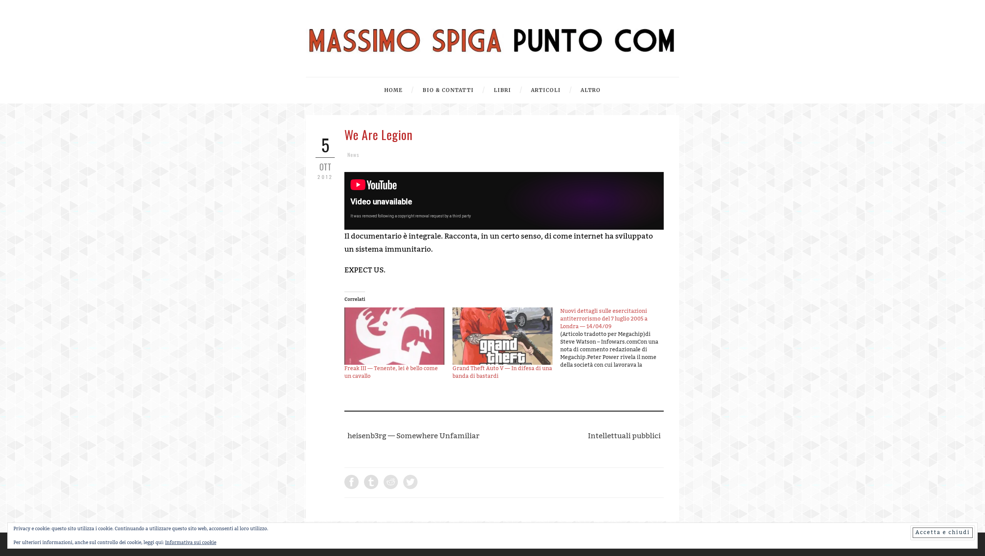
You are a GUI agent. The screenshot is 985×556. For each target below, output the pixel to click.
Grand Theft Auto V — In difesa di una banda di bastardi (502, 372)
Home (393, 90)
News (353, 155)
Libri (502, 90)
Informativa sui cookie (190, 542)
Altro (591, 90)
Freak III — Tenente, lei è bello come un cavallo (391, 372)
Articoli (546, 90)
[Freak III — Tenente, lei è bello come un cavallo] (394, 336)
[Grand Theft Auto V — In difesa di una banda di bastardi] (502, 336)
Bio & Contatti (448, 90)
